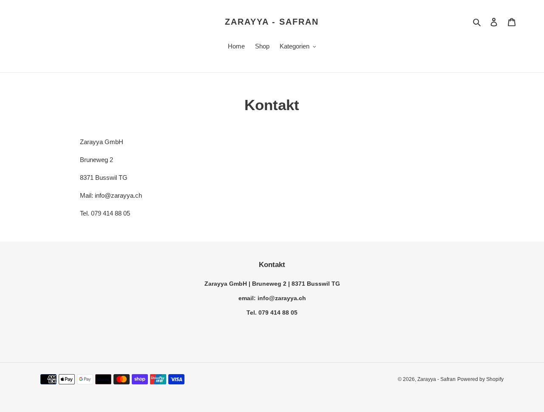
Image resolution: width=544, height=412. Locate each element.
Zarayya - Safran (272, 21)
